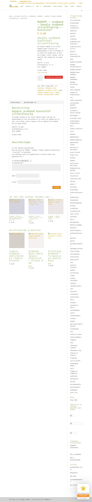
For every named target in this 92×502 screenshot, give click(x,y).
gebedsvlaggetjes (76, 139)
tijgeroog (73, 358)
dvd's (72, 126)
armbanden (32, 16)
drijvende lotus (75, 118)
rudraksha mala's (76, 286)
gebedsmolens (74, 137)
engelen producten (76, 128)
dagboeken (73, 108)
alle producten (75, 20)
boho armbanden (75, 90)
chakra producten (76, 100)
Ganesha (72, 134)
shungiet (73, 302)
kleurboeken (74, 200)
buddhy (57, 94)
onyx (71, 262)
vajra (72, 368)
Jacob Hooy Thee (75, 178)
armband (39, 92)
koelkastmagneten (76, 203)
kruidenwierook (75, 211)
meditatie (73, 227)
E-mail (15, 182)
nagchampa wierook (76, 248)
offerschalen (74, 257)
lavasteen (73, 216)
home (10, 6)
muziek (72, 241)
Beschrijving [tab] (15, 102)
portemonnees (74, 273)
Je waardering (16, 160)
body (71, 59)
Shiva (72, 299)
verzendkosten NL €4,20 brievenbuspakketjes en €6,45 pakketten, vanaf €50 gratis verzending (46, 3)
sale (21, 6)
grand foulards (75, 152)
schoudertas (74, 294)
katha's (72, 184)
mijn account (57, 6)
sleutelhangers (75, 315)
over (37, 6)
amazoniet (73, 30)
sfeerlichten (74, 297)
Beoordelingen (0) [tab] (30, 102)
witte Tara (73, 392)
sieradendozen (75, 310)
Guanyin (72, 158)
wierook (72, 381)
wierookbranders (75, 384)
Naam (14, 176)
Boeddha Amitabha (76, 62)
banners (72, 51)
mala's (72, 219)
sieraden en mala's (20, 16)
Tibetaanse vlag (75, 350)
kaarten (72, 181)
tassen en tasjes (76, 334)
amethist (73, 33)
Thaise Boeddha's (76, 337)
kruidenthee (74, 208)
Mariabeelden (74, 222)
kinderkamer (74, 189)
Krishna (72, 205)
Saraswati (73, 291)
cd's (71, 97)
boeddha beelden (75, 69)
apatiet (72, 36)
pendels (72, 270)
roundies (73, 283)
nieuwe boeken (75, 251)
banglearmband (48, 94)
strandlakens (74, 329)
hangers (72, 160)
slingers (73, 318)
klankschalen (74, 197)
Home (10, 16)
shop (16, 6)
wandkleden (73, 376)
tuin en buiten (75, 361)
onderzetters (74, 259)
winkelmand (47, 6)
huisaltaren (74, 176)
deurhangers (74, 115)
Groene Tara (74, 155)
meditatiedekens (75, 230)
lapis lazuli (74, 214)
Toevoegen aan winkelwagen (54, 77)
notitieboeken (75, 254)
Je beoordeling (17, 163)
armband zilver (49, 92)
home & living (75, 173)
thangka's (73, 340)
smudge (72, 321)
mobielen (73, 238)
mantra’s (29, 6)
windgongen (73, 390)
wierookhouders (75, 387)
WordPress (47, 499)
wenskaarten (74, 379)
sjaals (72, 313)
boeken (72, 87)
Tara (71, 331)
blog (66, 6)
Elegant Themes (25, 499)
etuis (72, 131)
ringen (72, 275)
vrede (72, 6)
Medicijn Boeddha (76, 225)
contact (79, 6)
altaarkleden (74, 23)
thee (71, 342)
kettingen (73, 187)
